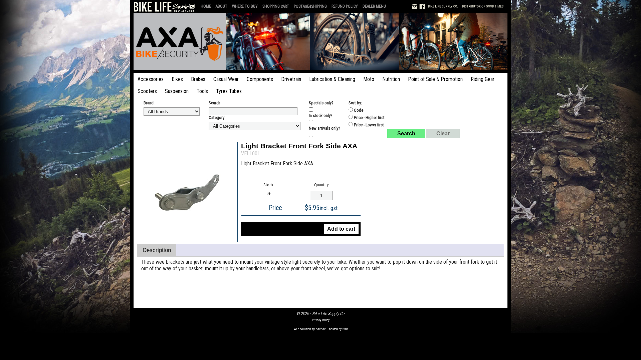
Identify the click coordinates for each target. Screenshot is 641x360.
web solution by (310, 329)
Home (206, 6)
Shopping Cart (275, 6)
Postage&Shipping (310, 6)
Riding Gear (482, 79)
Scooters (147, 91)
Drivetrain (291, 79)
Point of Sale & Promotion (435, 79)
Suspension (177, 91)
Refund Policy (345, 6)
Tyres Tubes (229, 91)
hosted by (338, 329)
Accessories (151, 79)
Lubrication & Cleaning (332, 79)
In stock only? (321, 115)
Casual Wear (226, 79)
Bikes (177, 79)
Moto (368, 79)
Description (157, 250)
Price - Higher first (369, 117)
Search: (215, 102)
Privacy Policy (321, 320)
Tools (202, 91)
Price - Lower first (368, 124)
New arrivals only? (324, 128)
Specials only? (321, 102)
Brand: (149, 102)
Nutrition (391, 79)
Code (358, 110)
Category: (217, 117)
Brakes (198, 79)
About (221, 6)
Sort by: (355, 102)
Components (260, 79)
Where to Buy (245, 6)
